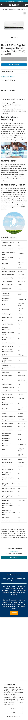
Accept (13, 708)
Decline (13, 712)
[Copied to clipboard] (14, 80)
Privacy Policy (10, 704)
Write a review (14, 558)
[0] (26, 4)
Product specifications (7, 71)
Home (2, 9)
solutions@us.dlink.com (20, 537)
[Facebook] (6, 80)
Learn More (14, 612)
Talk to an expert (14, 64)
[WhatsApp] (12, 80)
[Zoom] (24, 13)
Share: (2, 80)
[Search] (23, 4)
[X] (8, 80)
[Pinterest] (10, 80)
